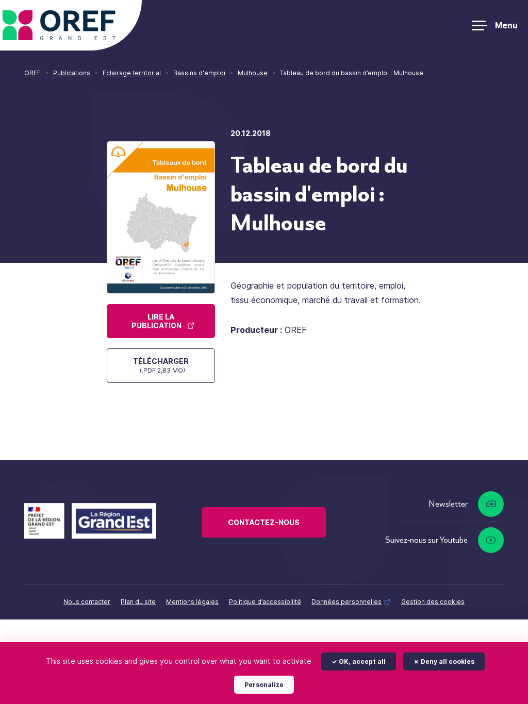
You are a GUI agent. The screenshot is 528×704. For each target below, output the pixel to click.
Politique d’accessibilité (265, 602)
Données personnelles (346, 602)
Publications (71, 73)
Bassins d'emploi (199, 73)
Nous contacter (86, 602)
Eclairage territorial (132, 73)
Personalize (264, 685)
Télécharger (161, 365)
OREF (32, 73)
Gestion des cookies (433, 602)
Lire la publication (156, 321)
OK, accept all (361, 661)
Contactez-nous (264, 522)
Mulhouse (253, 73)
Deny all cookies (446, 661)
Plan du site (138, 602)
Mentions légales (192, 602)
